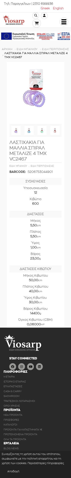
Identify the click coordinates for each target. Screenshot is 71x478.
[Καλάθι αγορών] (36, 23)
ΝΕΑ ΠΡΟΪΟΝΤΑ (13, 415)
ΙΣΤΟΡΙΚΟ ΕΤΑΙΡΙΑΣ (15, 381)
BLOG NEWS (11, 448)
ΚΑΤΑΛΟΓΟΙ (10, 424)
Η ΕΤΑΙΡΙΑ (9, 376)
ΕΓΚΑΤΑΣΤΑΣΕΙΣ (13, 386)
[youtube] (30, 366)
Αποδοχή (13, 471)
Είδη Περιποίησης (55, 49)
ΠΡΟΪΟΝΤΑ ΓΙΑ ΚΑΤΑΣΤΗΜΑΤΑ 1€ (23, 429)
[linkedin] (39, 366)
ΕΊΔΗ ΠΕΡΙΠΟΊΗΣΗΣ (42, 166)
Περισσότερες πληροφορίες (46, 463)
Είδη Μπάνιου (27, 49)
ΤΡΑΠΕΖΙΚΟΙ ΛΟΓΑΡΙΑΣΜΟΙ (19, 401)
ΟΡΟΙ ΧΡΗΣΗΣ (12, 406)
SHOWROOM (11, 396)
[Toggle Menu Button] (64, 22)
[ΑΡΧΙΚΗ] (13, 20)
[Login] (44, 15)
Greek (45, 8)
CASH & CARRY (13, 391)
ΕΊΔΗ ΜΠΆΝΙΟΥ (18, 166)
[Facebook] (12, 366)
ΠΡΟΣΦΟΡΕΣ (11, 420)
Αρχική (7, 49)
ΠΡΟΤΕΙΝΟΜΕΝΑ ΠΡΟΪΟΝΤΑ (20, 434)
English (58, 8)
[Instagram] (21, 366)
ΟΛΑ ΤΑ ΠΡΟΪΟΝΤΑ (15, 439)
